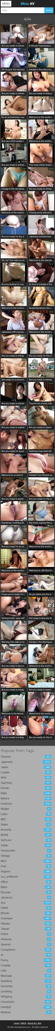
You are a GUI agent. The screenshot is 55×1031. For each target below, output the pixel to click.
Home (16, 1023)
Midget (25, 808)
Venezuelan (25, 850)
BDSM (25, 834)
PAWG (25, 908)
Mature (25, 798)
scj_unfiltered (25, 876)
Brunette (25, 829)
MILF (25, 861)
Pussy (25, 960)
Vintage (25, 855)
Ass (25, 902)
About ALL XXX (34, 1023)
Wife (25, 777)
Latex (25, 814)
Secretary (25, 986)
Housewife (25, 1001)
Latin (25, 970)
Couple (25, 772)
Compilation (25, 949)
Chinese (25, 756)
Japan (25, 767)
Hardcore (25, 803)
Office (25, 881)
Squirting (25, 782)
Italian (25, 824)
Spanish (25, 944)
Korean (25, 788)
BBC (25, 819)
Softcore (25, 840)
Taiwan (25, 928)
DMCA (23, 1023)
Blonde (25, 913)
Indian (25, 845)
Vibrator (25, 923)
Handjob (25, 1007)
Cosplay (25, 965)
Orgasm (25, 871)
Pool (25, 866)
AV (28, 4)
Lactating (25, 991)
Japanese (25, 761)
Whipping (25, 996)
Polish (25, 934)
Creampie (25, 918)
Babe (25, 793)
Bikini (25, 887)
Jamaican (25, 897)
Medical (25, 1012)
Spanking (25, 981)
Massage (25, 975)
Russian (25, 892)
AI (25, 954)
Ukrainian (25, 939)
